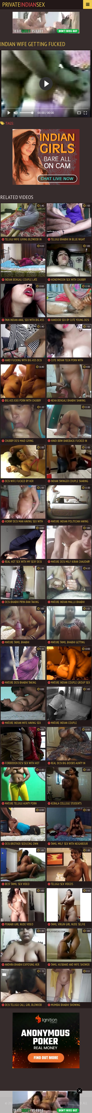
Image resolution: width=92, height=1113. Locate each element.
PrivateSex (23, 4)
